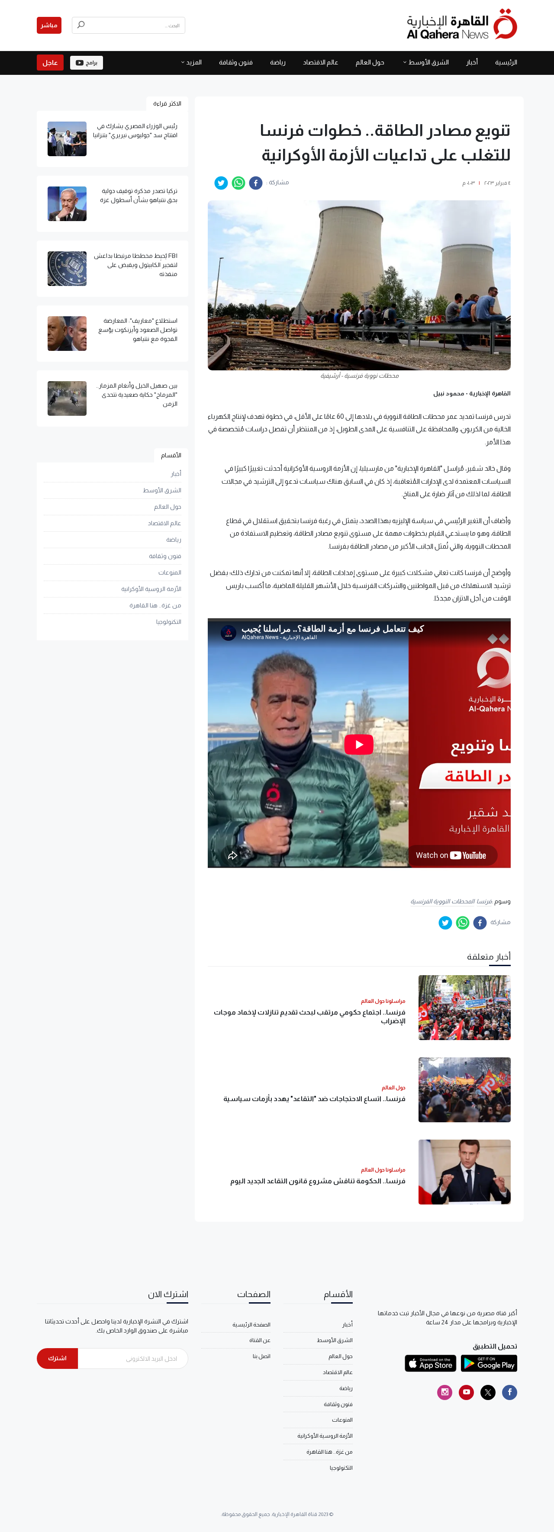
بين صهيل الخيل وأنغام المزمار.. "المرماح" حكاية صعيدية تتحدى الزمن (136, 394)
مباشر (49, 25)
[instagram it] (444, 1392)
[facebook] (256, 183)
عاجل (50, 62)
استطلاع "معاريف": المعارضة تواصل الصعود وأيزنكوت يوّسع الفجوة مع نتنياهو (137, 329)
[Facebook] (509, 1392)
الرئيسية (506, 62)
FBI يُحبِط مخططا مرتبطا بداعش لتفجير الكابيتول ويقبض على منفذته (135, 264)
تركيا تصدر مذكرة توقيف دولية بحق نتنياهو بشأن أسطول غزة (138, 195)
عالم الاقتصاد (320, 62)
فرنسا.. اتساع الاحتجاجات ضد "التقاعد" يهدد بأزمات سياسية (314, 1098)
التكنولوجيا (168, 621)
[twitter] (221, 183)
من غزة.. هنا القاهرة (155, 605)
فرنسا (484, 901)
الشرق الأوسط (428, 62)
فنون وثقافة (236, 62)
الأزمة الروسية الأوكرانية (151, 588)
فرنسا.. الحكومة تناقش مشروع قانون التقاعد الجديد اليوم (318, 1181)
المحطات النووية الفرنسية (442, 901)
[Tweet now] (488, 1392)
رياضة (278, 62)
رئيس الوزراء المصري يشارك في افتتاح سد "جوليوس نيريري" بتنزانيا (135, 130)
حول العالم (370, 62)
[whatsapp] (238, 183)
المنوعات (169, 572)
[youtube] (466, 1392)
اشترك (57, 1358)
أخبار (472, 62)
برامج (91, 63)
